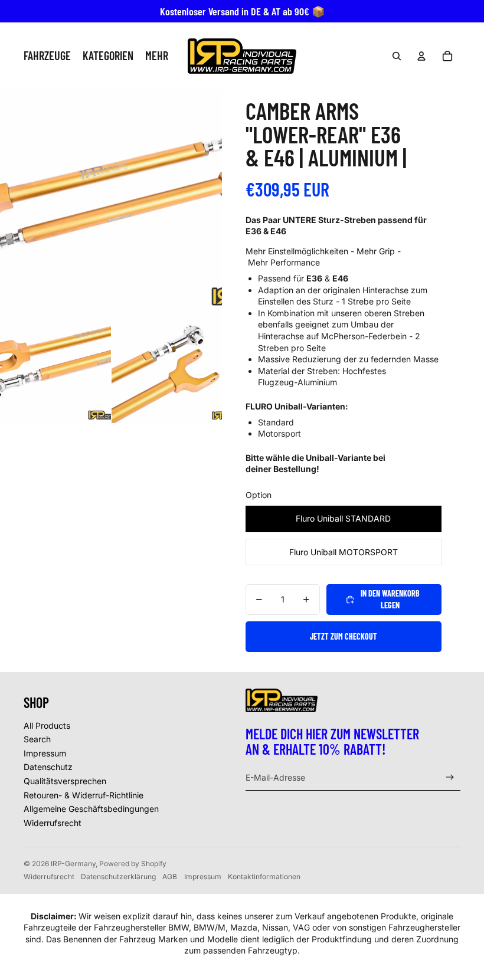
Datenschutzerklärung (118, 876)
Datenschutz (48, 767)
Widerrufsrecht (52, 823)
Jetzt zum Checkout (343, 636)
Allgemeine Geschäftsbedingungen (91, 809)
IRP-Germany (73, 863)
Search (37, 739)
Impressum (45, 753)
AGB (169, 876)
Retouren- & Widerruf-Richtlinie (83, 795)
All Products (47, 725)
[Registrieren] (450, 777)
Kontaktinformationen (264, 876)
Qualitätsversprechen (65, 781)
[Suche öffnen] (397, 56)
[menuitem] (156, 56)
